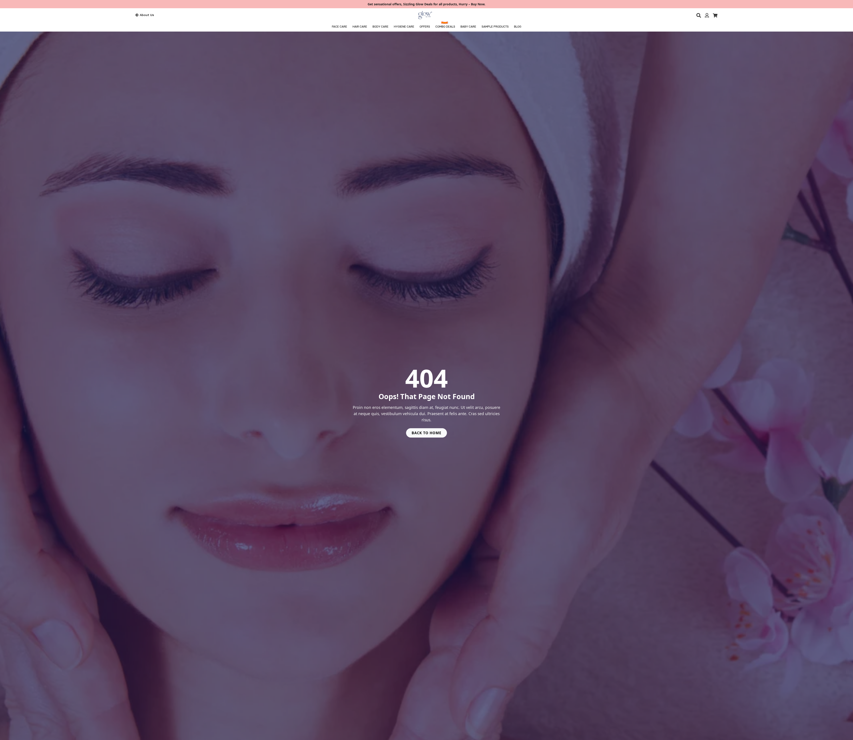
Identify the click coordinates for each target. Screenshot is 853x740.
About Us (147, 15)
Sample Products (495, 26)
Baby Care (468, 26)
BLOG (517, 26)
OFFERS (425, 26)
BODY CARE (381, 26)
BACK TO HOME (426, 432)
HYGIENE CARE (404, 26)
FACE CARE (339, 26)
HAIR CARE (360, 26)
